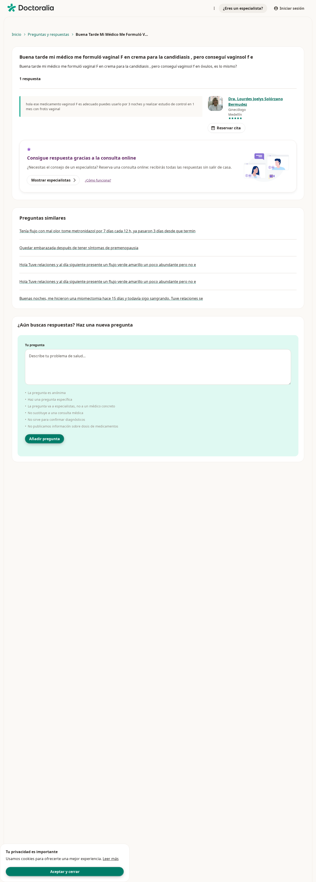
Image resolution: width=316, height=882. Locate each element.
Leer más (111, 858)
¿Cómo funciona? (98, 180)
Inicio (16, 34)
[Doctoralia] (30, 8)
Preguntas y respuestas (48, 34)
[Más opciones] (214, 8)
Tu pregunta (34, 345)
